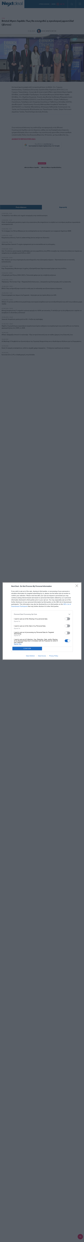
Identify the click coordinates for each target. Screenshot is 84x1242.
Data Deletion (30, 656)
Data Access (42, 656)
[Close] (77, 586)
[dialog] (42, 621)
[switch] (67, 618)
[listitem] (42, 614)
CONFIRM (27, 648)
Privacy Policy (53, 656)
